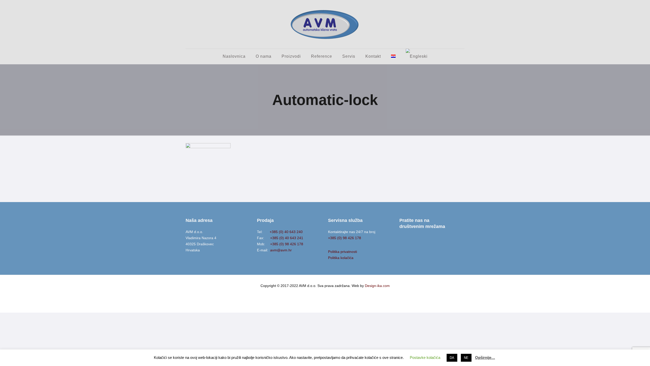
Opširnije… (485, 357)
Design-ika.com (377, 286)
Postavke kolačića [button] (425, 357)
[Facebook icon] (325, 294)
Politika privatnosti (342, 252)
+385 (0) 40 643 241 (284, 238)
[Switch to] (393, 56)
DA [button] (452, 358)
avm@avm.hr (280, 250)
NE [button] (466, 358)
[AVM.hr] (325, 24)
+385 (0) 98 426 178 (284, 244)
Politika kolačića (340, 258)
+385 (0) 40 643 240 (283, 232)
